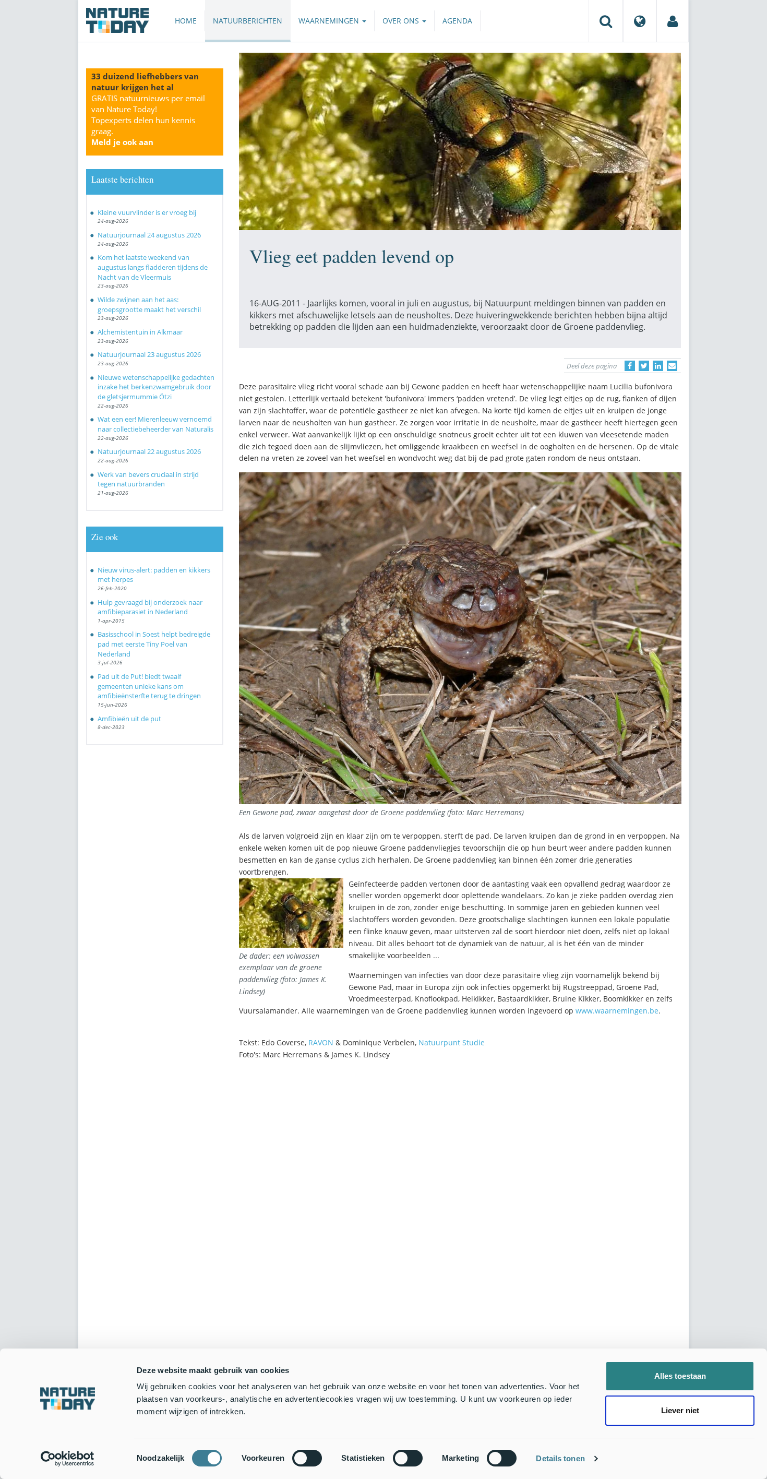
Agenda (457, 21)
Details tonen (560, 1458)
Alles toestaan (680, 1375)
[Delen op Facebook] (630, 366)
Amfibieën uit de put (129, 718)
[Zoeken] (606, 21)
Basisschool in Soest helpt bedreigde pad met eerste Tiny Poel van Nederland (154, 643)
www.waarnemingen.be (617, 1011)
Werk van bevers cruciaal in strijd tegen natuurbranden (148, 479)
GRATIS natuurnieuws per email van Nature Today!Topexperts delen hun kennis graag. (148, 120)
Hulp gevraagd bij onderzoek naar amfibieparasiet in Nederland (150, 607)
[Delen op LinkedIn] (658, 366)
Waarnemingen (329, 21)
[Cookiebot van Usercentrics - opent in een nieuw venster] (67, 1458)
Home (186, 21)
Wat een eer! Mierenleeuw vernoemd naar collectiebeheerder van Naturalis (155, 424)
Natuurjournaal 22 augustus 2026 (149, 451)
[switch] (307, 1458)
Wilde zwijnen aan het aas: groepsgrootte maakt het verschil (149, 304)
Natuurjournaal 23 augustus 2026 (149, 354)
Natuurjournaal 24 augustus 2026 (149, 235)
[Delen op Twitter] (644, 366)
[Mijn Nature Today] (672, 21)
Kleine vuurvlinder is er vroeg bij (147, 212)
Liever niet (680, 1410)
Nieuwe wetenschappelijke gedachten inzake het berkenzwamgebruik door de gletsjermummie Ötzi (156, 387)
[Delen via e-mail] (672, 366)
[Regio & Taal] (639, 21)
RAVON (320, 1042)
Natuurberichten (247, 21)
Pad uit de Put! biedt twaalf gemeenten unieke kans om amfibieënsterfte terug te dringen (149, 686)
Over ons (401, 21)
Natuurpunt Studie (451, 1042)
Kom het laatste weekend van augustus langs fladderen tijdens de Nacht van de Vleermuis (153, 267)
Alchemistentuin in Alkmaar (140, 332)
